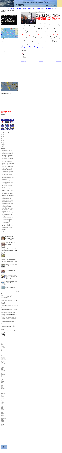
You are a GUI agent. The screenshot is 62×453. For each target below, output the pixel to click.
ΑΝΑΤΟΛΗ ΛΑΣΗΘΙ (3, 423)
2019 (2, 138)
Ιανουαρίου (3, 229)
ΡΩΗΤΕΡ (2, 377)
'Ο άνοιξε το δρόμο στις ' (28, 46)
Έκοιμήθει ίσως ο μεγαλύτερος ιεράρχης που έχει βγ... (7, 155)
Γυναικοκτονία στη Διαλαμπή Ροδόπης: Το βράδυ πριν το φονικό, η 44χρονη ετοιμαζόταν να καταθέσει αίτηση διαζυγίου (8, 259)
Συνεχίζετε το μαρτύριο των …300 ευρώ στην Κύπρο (7, 216)
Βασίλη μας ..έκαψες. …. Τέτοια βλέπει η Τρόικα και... (7, 161)
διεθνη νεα (2, 342)
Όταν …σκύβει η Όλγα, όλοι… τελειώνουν (6, 156)
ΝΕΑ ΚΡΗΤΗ (2, 350)
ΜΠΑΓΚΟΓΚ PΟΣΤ (3, 357)
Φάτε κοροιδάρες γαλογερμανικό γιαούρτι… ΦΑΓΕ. (7, 150)
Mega (39, 8)
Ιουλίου (3, 146)
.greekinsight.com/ (3, 374)
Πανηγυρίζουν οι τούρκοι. (4, 192)
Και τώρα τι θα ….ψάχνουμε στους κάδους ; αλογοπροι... (7, 223)
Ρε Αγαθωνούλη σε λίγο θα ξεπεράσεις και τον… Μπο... (7, 224)
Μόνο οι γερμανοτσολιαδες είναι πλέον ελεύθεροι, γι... (7, 214)
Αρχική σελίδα (41, 61)
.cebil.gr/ (1, 375)
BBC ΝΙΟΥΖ (2, 362)
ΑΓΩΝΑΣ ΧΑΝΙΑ (2, 422)
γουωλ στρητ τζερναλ (3, 363)
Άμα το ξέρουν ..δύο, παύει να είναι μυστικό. (6, 206)
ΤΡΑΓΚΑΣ (2, 368)
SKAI (47, 8)
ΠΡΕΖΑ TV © (2, 333)
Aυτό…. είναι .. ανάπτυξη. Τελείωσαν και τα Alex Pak (7, 183)
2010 (2, 231)
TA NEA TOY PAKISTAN (3, 359)
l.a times (1, 354)
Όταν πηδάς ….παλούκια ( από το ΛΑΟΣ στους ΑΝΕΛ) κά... (8, 170)
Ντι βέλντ (2, 366)
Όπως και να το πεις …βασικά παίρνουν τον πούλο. (7, 159)
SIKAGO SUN (2, 360)
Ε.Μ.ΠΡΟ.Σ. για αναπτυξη (4, 274)
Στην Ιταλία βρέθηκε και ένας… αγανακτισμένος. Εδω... (7, 171)
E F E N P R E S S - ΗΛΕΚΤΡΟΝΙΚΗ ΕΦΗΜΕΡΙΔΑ (7, 236)
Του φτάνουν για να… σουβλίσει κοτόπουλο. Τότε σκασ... (7, 153)
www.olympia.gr (3, 303)
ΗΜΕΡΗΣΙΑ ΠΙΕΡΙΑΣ (3, 409)
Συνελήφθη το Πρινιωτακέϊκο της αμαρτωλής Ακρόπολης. (7, 203)
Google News (25, 8)
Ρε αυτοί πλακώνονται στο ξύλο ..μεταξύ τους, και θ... (7, 174)
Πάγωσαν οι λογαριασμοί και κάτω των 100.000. (7, 199)
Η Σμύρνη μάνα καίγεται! (7, 242)
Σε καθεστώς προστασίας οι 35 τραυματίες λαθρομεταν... (7, 208)
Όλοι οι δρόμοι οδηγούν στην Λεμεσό (5, 222)
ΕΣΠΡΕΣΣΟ (2, 389)
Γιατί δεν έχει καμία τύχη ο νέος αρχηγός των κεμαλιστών (7, 325)
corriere (1, 355)
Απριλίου (3, 148)
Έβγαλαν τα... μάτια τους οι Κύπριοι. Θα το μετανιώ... (7, 154)
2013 (2, 142)
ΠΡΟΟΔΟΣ (2, 412)
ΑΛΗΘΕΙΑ (2, 419)
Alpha (49, 8)
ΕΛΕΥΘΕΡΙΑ (2, 401)
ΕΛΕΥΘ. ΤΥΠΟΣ (2, 390)
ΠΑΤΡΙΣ (1, 400)
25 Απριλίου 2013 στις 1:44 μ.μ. (26, 58)
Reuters (33, 8)
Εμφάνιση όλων (17, 291)
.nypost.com (2, 378)
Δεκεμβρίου (3, 143)
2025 (2, 134)
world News (19, 8)
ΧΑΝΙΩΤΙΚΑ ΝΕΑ (2, 424)
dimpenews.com (3, 247)
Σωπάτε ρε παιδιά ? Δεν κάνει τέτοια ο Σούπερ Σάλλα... (7, 200)
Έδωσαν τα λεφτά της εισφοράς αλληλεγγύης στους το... (7, 188)
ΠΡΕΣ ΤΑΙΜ (2, 384)
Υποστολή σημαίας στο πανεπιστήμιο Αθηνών (6, 198)
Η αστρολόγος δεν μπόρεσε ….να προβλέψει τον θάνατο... (8, 158)
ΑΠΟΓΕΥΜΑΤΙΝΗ (2, 380)
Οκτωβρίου (3, 144)
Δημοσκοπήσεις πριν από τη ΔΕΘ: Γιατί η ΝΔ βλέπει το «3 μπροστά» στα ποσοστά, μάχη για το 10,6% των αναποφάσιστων (11, 276)
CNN (37, 8)
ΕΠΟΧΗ (1, 395)
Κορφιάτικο (2, 253)
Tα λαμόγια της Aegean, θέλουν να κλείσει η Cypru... (7, 176)
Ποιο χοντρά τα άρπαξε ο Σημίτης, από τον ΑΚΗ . (33, 12)
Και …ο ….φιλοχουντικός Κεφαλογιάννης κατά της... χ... (7, 219)
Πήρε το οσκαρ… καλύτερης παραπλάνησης (6, 172)
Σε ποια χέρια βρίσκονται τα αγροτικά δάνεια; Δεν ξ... (7, 204)
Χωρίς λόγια (3, 215)
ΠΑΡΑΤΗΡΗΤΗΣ (2, 420)
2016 (2, 140)
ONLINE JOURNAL (3, 347)
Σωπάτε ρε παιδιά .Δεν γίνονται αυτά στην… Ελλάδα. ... (7, 225)
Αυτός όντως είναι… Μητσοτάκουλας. (5, 213)
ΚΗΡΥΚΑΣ (2, 425)
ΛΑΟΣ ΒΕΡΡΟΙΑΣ (2, 408)
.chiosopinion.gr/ (2, 405)
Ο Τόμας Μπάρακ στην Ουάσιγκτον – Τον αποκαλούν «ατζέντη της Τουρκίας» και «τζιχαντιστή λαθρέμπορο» (8, 312)
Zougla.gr (2, 329)
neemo (1, 345)
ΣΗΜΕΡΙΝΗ (2, 383)
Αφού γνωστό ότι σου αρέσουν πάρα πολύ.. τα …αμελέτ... (8, 167)
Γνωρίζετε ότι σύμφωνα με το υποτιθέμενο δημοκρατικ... (7, 166)
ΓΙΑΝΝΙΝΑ (2, 414)
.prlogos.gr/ (2, 406)
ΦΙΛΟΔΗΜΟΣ (2, 398)
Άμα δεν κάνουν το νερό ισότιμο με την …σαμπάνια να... (7, 162)
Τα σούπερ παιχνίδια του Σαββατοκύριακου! (6, 321)
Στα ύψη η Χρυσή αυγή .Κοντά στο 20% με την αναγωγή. (8, 184)
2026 (2, 133)
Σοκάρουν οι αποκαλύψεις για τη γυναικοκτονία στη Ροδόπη (8, 295)
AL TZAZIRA (2, 356)
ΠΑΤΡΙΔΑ (2, 394)
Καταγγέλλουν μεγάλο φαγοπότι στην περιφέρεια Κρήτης (7, 212)
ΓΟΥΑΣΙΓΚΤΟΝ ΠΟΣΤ (3, 361)
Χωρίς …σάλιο (3, 187)
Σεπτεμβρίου (3, 145)
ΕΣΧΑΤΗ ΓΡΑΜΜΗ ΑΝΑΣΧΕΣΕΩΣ (5, 263)
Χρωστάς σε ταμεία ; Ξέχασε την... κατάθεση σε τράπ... (7, 160)
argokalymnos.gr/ (2, 413)
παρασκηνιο (2, 344)
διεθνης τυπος (2, 346)
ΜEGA (1, 348)
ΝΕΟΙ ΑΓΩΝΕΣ (2, 415)
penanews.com (2, 402)
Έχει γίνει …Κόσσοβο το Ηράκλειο (5, 191)
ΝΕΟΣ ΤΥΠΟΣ (2, 417)
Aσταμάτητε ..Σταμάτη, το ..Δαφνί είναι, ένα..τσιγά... (7, 196)
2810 (1, 376)
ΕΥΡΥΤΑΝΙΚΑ (2, 396)
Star (52, 8)
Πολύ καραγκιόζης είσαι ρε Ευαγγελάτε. (6, 164)
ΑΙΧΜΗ (1, 397)
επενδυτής (2, 343)
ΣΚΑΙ (1, 373)
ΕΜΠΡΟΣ (2, 403)
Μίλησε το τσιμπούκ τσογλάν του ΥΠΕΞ (6, 180)
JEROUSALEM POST (3, 358)
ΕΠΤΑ (1, 410)
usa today (2, 353)
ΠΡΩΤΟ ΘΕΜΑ (2, 381)
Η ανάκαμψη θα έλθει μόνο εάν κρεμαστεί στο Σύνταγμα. (7, 182)
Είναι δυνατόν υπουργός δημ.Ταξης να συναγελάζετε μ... (7, 227)
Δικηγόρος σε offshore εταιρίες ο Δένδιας (6, 211)
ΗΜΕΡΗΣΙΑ (2, 387)
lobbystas (2, 316)
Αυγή (1, 349)
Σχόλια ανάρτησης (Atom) (27, 62)
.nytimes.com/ (2, 372)
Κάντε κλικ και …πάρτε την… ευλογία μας (6, 221)
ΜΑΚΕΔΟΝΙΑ (2, 386)
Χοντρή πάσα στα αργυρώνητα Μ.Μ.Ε (6, 220)
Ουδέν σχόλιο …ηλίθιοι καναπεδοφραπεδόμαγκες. (7, 169)
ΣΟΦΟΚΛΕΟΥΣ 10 (3, 388)
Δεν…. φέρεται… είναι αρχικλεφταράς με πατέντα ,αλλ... (7, 207)
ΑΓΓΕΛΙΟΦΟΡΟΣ (2, 411)
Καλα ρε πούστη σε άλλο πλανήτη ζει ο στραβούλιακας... (7, 193)
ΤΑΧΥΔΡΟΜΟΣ (2, 416)
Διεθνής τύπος (2, 367)
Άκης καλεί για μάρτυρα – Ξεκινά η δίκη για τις (32, 47)
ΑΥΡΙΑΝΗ (2, 369)
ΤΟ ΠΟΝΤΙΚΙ (2, 382)
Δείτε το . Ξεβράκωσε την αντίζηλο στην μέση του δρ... (7, 175)
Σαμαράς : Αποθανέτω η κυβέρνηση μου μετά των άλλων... (8, 195)
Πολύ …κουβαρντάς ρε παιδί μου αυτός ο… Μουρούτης (7, 190)
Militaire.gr (2, 307)
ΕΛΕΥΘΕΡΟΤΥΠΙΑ (3, 370)
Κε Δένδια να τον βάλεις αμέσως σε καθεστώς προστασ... (7, 201)
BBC (30, 8)
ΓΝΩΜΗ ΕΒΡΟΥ (2, 421)
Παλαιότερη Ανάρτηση (58, 61)
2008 (2, 232)
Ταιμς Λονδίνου (2, 365)
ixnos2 (2, 285)
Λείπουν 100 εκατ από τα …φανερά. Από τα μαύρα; (7, 185)
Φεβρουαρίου (3, 228)
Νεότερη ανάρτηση (23, 61)
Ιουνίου (3, 147)
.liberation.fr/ (2, 371)
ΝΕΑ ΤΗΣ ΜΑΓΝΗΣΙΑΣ (3, 418)
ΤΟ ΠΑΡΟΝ (2, 385)
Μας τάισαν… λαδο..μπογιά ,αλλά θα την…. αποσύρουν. (7, 151)
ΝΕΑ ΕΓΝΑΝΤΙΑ (2, 407)
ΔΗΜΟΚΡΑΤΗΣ (2, 404)
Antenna (43, 8)
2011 (2, 230)
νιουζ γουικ (2, 364)
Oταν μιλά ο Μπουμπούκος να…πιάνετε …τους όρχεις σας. (8, 177)
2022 (2, 136)
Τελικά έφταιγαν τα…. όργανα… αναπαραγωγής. (7, 168)
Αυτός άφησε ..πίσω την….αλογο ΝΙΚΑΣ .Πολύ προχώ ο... (8, 152)
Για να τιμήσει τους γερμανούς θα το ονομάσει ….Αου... (7, 217)
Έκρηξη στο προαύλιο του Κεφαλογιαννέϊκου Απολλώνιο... (8, 209)
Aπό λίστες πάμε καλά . (4, 179)
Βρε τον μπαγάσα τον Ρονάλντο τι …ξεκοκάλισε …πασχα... (8, 163)
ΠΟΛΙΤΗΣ (2, 379)
